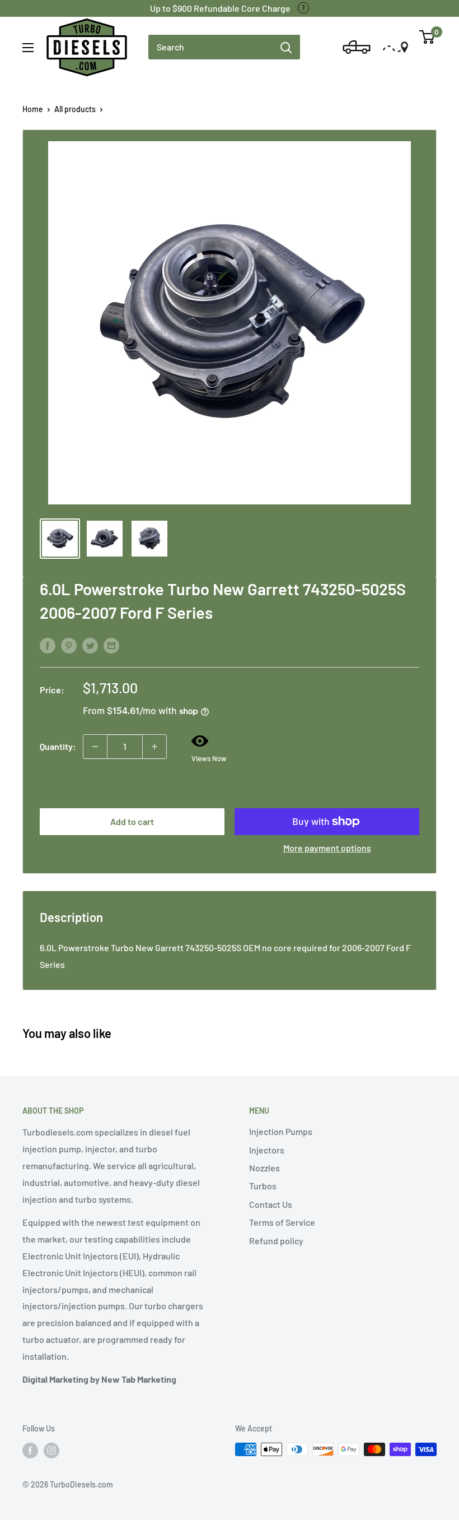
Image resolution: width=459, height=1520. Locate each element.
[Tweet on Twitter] (90, 645)
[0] (427, 41)
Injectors (266, 1149)
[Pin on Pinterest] (69, 645)
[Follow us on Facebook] (30, 1450)
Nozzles (264, 1167)
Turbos (263, 1185)
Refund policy (276, 1240)
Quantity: (58, 746)
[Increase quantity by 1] (154, 746)
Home (32, 109)
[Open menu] (28, 47)
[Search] (286, 47)
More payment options (327, 847)
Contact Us (270, 1204)
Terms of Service (282, 1222)
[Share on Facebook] (47, 645)
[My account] (326, 47)
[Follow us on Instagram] (51, 1450)
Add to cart (132, 821)
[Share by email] (111, 645)
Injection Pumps (280, 1131)
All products (75, 109)
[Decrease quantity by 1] (95, 746)
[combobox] (210, 47)
